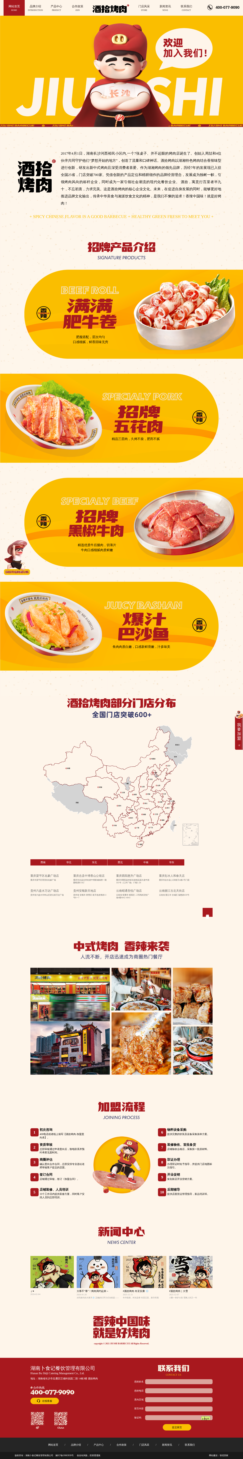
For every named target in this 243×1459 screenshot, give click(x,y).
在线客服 (47, 1401)
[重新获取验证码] (205, 1418)
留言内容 (139, 1408)
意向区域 (139, 1399)
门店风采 (144, 1444)
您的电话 (139, 1391)
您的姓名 (139, 1381)
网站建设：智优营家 (218, 1455)
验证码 (137, 1417)
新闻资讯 (167, 1444)
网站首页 (53, 1444)
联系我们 (190, 1444)
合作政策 (121, 1444)
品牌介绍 (76, 1444)
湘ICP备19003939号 (64, 1455)
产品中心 (99, 1444)
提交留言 (177, 1427)
